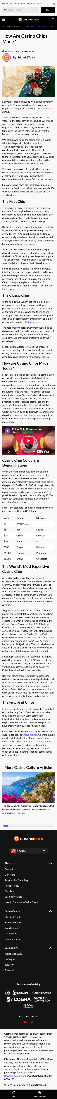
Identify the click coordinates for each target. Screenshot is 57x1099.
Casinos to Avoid (13, 896)
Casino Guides (12, 910)
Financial (9, 970)
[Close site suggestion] (54, 4)
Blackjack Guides (13, 916)
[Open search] (53, 19)
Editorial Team (26, 57)
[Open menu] (3, 19)
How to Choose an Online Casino (22, 902)
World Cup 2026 (13, 953)
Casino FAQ (11, 933)
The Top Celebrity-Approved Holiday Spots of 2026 (28, 805)
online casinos (29, 734)
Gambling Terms (13, 938)
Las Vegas (10, 959)
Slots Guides (11, 927)
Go (47, 9)
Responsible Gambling (16, 880)
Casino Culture (13, 26)
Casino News (12, 947)
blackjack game (32, 321)
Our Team (10, 874)
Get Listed (10, 891)
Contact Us (10, 869)
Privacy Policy (12, 885)
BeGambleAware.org (15, 1075)
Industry (9, 964)
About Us (10, 863)
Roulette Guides (13, 922)
